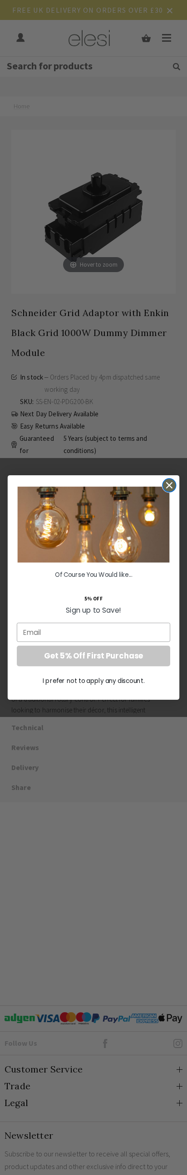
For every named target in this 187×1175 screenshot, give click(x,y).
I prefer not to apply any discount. (93, 681)
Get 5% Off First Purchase (93, 656)
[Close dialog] (169, 485)
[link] (94, 524)
